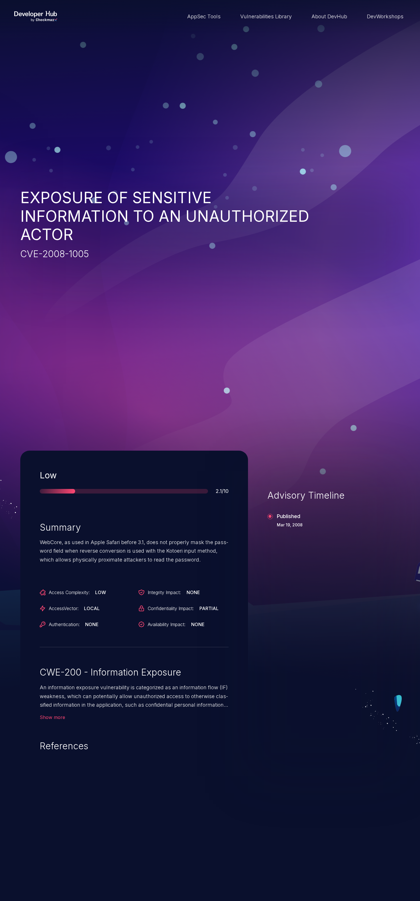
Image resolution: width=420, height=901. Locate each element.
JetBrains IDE (180, 855)
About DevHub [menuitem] (329, 16)
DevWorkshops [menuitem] (385, 16)
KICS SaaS (309, 855)
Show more (52, 717)
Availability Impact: (166, 624)
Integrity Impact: (164, 592)
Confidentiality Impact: (171, 608)
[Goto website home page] (35, 16)
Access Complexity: (69, 592)
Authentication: (64, 624)
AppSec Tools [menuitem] (204, 16)
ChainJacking (48, 855)
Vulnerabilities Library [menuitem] (266, 16)
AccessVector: (64, 608)
